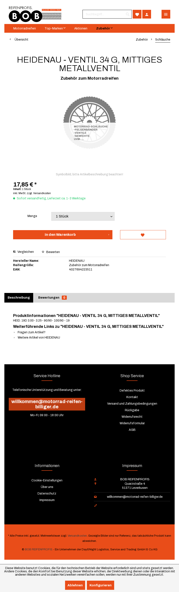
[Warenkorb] (156, 14)
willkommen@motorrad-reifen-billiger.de (47, 404)
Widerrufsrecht (132, 416)
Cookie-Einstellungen (46, 480)
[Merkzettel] (137, 14)
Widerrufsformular (132, 423)
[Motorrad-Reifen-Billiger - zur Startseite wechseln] (35, 14)
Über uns (47, 487)
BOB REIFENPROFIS (38, 549)
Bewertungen (51, 297)
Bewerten (53, 252)
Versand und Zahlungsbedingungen (132, 403)
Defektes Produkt (132, 390)
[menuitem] (107, 14)
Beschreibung (19, 297)
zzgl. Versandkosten (39, 193)
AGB (132, 429)
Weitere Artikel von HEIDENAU (38, 337)
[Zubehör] (104, 28)
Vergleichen (25, 251)
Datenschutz (47, 493)
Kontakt (132, 397)
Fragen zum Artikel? (31, 332)
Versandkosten (77, 535)
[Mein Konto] (146, 14)
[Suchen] (128, 14)
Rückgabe (132, 410)
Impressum (47, 500)
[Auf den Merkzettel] (143, 234)
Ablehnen (75, 585)
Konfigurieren (101, 585)
